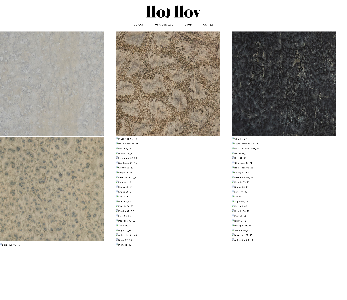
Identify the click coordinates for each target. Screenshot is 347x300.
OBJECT (139, 25)
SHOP (188, 25)
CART (208, 25)
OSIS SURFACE (164, 25)
